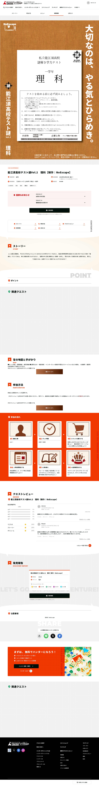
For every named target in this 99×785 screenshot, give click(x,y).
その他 (76, 7)
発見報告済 (85, 751)
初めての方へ (18, 7)
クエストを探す (9, 7)
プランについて (40, 761)
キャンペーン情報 (64, 760)
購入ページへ (49, 372)
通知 (84, 756)
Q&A (61, 762)
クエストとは (40, 756)
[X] (53, 636)
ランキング (55, 7)
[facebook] (59, 636)
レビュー (42, 13)
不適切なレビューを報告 (84, 519)
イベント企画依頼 (64, 768)
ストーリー (15, 13)
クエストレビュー (87, 753)
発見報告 (56, 13)
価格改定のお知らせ (42, 203)
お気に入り (85, 748)
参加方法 (28, 13)
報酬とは (39, 766)
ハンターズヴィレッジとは (31, 7)
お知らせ (70, 13)
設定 (84, 759)
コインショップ (46, 7)
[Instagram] (23, 750)
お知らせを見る (40, 196)
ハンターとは (40, 759)
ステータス (85, 745)
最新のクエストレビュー (66, 7)
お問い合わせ (63, 765)
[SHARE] (39, 636)
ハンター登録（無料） (25, 666)
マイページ (85, 743)
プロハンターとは (41, 764)
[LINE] (46, 636)
